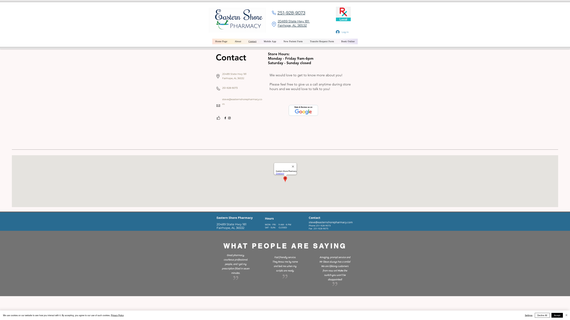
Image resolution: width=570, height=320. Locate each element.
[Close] (566, 315)
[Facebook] (225, 118)
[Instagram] (229, 118)
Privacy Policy (117, 315)
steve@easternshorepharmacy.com (331, 222)
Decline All (542, 315)
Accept (557, 315)
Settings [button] (528, 315)
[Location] (274, 24)
